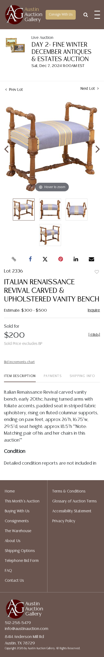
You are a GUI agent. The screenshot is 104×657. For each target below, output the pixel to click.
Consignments (17, 521)
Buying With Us (17, 511)
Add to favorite (97, 272)
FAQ (8, 571)
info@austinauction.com (26, 629)
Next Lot (88, 89)
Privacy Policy (63, 521)
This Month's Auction (22, 501)
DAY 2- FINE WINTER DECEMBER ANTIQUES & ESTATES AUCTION (61, 52)
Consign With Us (61, 14)
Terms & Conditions (68, 491)
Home (10, 491)
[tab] (20, 378)
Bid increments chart (19, 362)
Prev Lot (15, 90)
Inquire (94, 310)
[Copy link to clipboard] (14, 259)
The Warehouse (18, 531)
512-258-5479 (18, 623)
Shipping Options (20, 551)
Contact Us (14, 581)
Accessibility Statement (71, 511)
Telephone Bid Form (22, 561)
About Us (12, 541)
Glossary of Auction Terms (74, 501)
